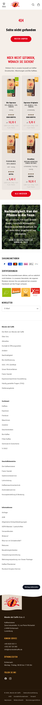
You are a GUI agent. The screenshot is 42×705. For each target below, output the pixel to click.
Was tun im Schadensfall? (11, 540)
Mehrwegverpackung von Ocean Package (17, 559)
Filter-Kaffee (6, 439)
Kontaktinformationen (21, 696)
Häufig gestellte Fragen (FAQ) (13, 383)
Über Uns (5, 336)
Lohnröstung (6, 480)
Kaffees (4, 406)
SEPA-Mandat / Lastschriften (12, 526)
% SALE (4, 448)
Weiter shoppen (21, 39)
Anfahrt (4, 350)
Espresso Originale (31, 105)
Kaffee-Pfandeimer (9, 564)
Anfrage (5, 512)
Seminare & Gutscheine (10, 444)
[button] (4, 4)
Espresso (5, 411)
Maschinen (6, 420)
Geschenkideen (7, 429)
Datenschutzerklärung (30, 693)
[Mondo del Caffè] (15, 4)
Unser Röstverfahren (9, 369)
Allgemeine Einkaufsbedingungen (14, 522)
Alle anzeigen (21, 194)
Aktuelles (5, 341)
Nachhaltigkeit (7, 355)
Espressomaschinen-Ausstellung (14, 379)
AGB (3, 517)
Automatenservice (8, 490)
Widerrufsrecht (18, 700)
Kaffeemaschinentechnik (11, 485)
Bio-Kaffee (5, 434)
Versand (33, 696)
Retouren (5, 545)
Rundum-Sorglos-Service (11, 569)
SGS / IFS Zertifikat (9, 365)
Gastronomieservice (9, 476)
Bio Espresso (11, 105)
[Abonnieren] (37, 309)
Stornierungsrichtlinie (33, 700)
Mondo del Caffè (15, 693)
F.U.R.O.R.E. (11, 162)
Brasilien (31, 161)
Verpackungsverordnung (11, 555)
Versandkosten (7, 531)
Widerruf (5, 536)
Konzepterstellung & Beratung (13, 494)
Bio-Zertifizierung (8, 360)
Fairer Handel (7, 374)
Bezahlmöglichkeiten (9, 550)
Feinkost (5, 415)
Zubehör (5, 425)
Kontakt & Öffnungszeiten (11, 346)
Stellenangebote (8, 388)
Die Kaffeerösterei (8, 466)
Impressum (7, 700)
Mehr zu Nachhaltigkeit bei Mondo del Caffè (21, 241)
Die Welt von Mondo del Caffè (13, 332)
